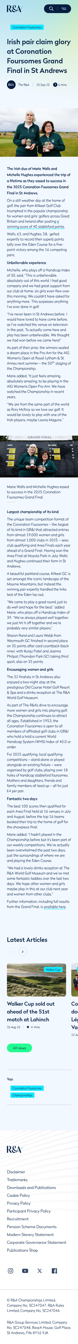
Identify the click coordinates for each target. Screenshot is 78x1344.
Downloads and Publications (31, 1187)
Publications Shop (22, 1250)
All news (19, 1048)
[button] (51, 8)
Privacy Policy (19, 1203)
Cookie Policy (18, 1195)
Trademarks (17, 1179)
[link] (19, 1048)
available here (55, 906)
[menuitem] (15, 8)
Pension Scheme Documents (32, 1226)
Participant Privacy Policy (29, 1211)
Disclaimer (16, 1172)
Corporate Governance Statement (36, 1242)
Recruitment (18, 1219)
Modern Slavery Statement (30, 1234)
